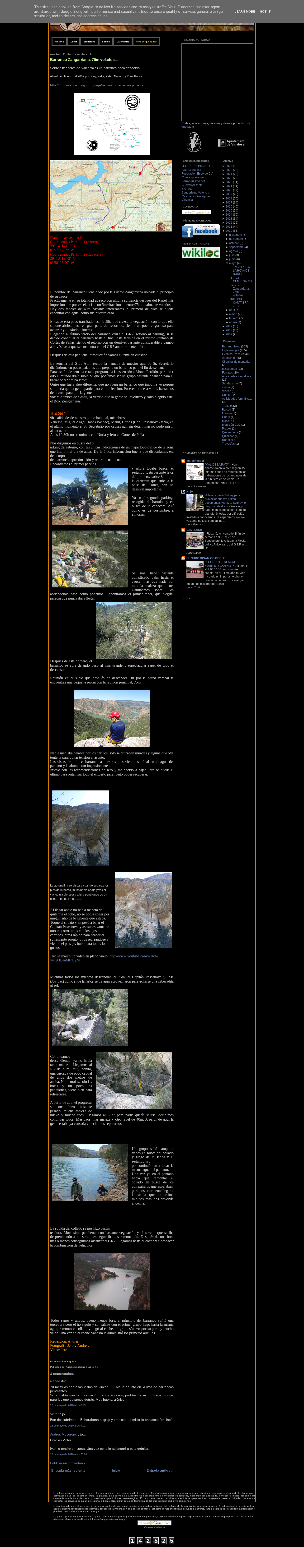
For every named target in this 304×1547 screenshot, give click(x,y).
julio (232, 255)
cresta (226, 387)
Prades (226, 428)
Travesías (228, 443)
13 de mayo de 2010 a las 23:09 (68, 1454)
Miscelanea (229, 368)
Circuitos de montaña (236, 361)
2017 (229, 202)
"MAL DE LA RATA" (217, 464)
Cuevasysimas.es (193, 177)
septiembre (236, 247)
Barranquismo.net (193, 181)
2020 (229, 190)
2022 (229, 182)
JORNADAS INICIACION (198, 166)
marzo (233, 314)
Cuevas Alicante (192, 185)
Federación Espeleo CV (197, 173)
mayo (232, 263)
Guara (226, 417)
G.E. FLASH (194, 529)
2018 (229, 198)
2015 (229, 210)
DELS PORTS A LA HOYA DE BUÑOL (239, 271)
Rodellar (227, 440)
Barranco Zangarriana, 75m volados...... (85, 59)
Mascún (227, 421)
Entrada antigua (159, 1470)
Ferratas (227, 372)
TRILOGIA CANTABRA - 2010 (239, 303)
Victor (54, 1414)
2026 (229, 166)
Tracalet (227, 405)
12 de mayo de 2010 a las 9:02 (68, 1425)
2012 (229, 222)
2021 (229, 186)
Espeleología (230, 350)
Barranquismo (69, 1361)
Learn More (245, 11)
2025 (229, 170)
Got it (265, 11)
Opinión (227, 395)
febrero (233, 318)
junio (232, 259)
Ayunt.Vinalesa (191, 169)
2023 (229, 178)
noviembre (236, 238)
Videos (226, 391)
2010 (229, 230)
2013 (229, 218)
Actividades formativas (236, 376)
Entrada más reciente (68, 1470)
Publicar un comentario (67, 1463)
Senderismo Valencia (195, 192)
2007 (229, 334)
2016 (229, 206)
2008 (229, 330)
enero (233, 322)
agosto (233, 251)
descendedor (195, 460)
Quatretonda (230, 432)
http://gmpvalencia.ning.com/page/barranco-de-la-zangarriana (96, 85)
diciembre (235, 234)
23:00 (95, 1367)
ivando (55, 1381)
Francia (227, 413)
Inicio (116, 1470)
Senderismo (230, 383)
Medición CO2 (231, 424)
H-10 (189, 491)
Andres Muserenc (63, 1434)
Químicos (228, 436)
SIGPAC (187, 188)
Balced (226, 409)
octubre (234, 243)
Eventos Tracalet (233, 354)
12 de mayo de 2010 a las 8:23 (68, 1405)
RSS (186, 598)
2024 (229, 174)
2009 (229, 326)
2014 (229, 214)
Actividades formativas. (237, 398)
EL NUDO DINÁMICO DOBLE (205, 558)
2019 (229, 194)
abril (232, 310)
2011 (229, 226)
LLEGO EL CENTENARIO (240, 279)
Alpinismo (228, 358)
